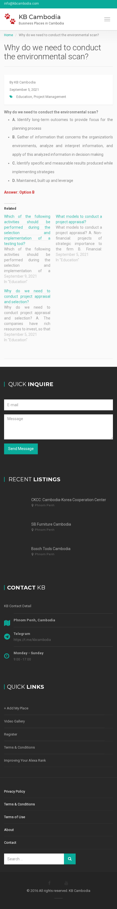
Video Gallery (14, 721)
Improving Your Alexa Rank (25, 760)
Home (8, 35)
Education (24, 97)
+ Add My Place (16, 708)
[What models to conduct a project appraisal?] (81, 238)
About (9, 830)
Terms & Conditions (19, 747)
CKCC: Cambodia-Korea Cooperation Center (68, 500)
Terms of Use (14, 817)
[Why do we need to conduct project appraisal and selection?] (30, 315)
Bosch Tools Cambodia (50, 549)
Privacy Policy (14, 791)
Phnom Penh (44, 505)
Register (10, 734)
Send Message (21, 448)
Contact (10, 842)
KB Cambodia (25, 82)
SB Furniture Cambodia (51, 524)
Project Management (50, 97)
